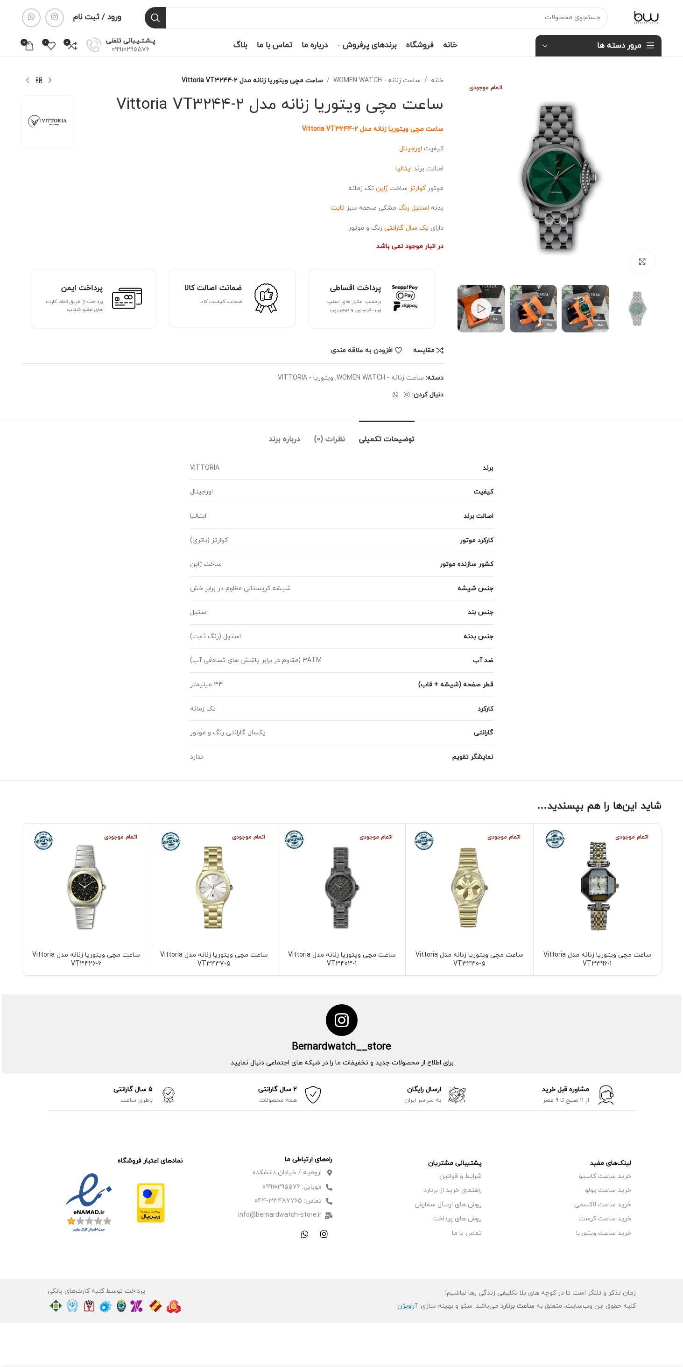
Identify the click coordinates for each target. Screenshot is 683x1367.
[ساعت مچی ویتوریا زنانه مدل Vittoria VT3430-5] (469, 887)
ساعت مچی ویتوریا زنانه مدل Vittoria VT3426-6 (86, 960)
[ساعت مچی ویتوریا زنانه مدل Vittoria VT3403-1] (342, 887)
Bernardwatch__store (341, 1047)
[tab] (387, 435)
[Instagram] (324, 1234)
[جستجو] (155, 17)
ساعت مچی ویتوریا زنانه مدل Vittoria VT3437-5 (214, 960)
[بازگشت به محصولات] (38, 80)
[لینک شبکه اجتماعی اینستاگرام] (54, 17)
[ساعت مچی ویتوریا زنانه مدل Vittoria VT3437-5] (214, 887)
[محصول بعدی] (27, 80)
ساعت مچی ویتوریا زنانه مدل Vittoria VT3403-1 (342, 960)
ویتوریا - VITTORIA (305, 377)
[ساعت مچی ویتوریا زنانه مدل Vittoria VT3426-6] (87, 887)
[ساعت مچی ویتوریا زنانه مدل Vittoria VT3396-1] (597, 887)
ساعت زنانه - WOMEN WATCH (377, 80)
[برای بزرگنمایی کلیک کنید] (642, 261)
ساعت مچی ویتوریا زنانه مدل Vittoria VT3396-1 (597, 960)
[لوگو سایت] (646, 17)
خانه (437, 80)
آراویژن (407, 1306)
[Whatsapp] (304, 1234)
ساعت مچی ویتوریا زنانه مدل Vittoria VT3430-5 (469, 960)
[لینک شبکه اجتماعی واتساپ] (31, 17)
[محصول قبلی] (50, 80)
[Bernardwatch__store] (342, 1020)
